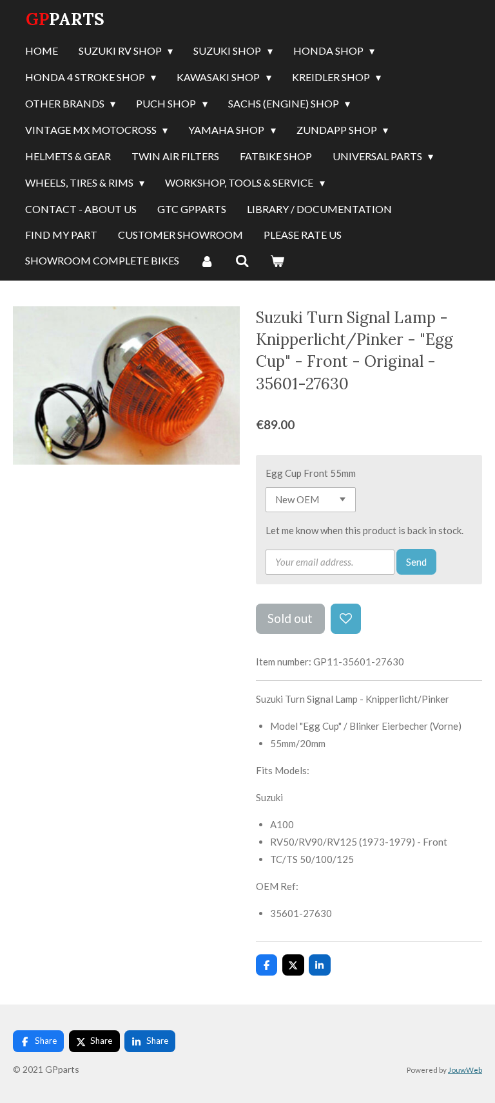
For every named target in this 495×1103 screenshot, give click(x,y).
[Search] (242, 261)
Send (416, 562)
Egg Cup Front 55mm (311, 473)
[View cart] (277, 261)
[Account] (207, 261)
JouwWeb (465, 1069)
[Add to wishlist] (346, 619)
